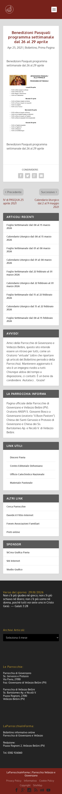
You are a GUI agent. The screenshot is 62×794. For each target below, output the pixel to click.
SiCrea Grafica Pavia (18, 552)
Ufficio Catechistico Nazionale (27, 474)
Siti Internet (13, 560)
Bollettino (31, 47)
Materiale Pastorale (21, 482)
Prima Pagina (46, 47)
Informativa (30, 780)
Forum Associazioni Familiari (23, 523)
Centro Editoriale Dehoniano (26, 465)
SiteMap (37, 785)
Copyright (25, 785)
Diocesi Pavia (17, 457)
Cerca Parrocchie (16, 506)
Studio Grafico (14, 569)
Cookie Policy (46, 780)
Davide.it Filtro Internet (20, 515)
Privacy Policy (13, 780)
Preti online (13, 532)
